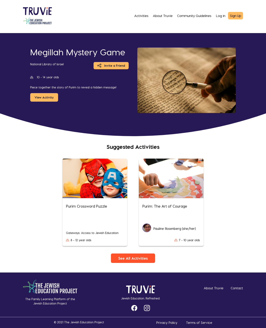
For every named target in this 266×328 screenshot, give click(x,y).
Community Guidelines (194, 16)
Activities (141, 16)
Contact (237, 288)
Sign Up (235, 16)
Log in (220, 16)
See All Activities (133, 258)
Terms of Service (199, 322)
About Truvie (163, 16)
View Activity (44, 97)
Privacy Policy (166, 322)
